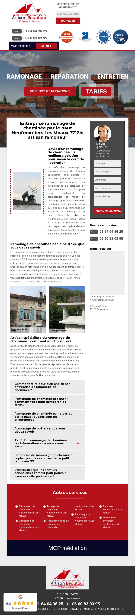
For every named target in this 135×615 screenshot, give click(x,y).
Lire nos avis (20, 608)
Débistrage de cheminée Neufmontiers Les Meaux (28, 525)
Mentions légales (67, 609)
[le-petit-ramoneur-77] (29, 11)
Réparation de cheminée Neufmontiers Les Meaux (28, 511)
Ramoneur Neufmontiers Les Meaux (112, 509)
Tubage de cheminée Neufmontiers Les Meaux (56, 511)
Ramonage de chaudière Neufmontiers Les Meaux (84, 519)
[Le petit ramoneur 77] (67, 578)
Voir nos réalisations (50, 91)
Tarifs (46, 46)
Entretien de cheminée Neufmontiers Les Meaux (112, 522)
